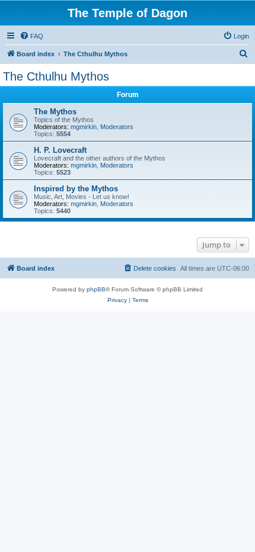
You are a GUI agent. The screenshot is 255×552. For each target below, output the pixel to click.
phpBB (96, 289)
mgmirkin (84, 126)
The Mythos (55, 111)
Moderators (116, 126)
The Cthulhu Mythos (56, 76)
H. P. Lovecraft (60, 150)
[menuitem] (31, 36)
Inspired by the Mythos (76, 188)
